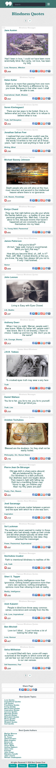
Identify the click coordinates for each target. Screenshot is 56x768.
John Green (9, 752)
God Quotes (9, 724)
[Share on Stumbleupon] (44, 71)
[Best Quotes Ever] (8, 3)
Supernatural (26, 544)
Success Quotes (10, 712)
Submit (32, 765)
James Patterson (13, 241)
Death (17, 95)
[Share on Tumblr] (49, 71)
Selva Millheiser (12, 649)
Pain (12, 491)
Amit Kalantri (11, 604)
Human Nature (24, 455)
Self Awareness (10, 665)
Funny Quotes (10, 707)
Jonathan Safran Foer (15, 132)
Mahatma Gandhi (11, 754)
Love (6, 68)
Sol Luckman (11, 526)
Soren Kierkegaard (14, 107)
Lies (11, 408)
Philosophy (9, 455)
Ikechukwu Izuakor (14, 556)
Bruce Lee (8, 742)
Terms (12, 765)
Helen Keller (10, 80)
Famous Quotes (10, 715)
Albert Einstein (10, 739)
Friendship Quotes (11, 705)
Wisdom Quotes (10, 722)
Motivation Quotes (11, 717)
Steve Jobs (8, 749)
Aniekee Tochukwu (14, 420)
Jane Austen (10, 30)
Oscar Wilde (9, 745)
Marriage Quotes (11, 714)
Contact (42, 765)
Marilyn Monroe (10, 734)
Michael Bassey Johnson (17, 160)
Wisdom (24, 95)
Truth (6, 120)
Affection (21, 68)
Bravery (19, 340)
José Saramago (12, 503)
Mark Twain (8, 744)
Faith (10, 564)
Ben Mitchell (10, 627)
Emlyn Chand (11, 209)
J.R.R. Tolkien (11, 352)
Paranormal (23, 229)
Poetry (7, 491)
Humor (7, 265)
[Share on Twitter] (33, 71)
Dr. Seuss (8, 737)
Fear (19, 665)
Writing (7, 147)
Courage (11, 340)
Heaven (11, 197)
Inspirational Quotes (12, 702)
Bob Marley (8, 735)
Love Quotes (9, 700)
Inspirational (9, 95)
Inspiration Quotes (11, 710)
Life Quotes (9, 703)
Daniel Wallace (11, 397)
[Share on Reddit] (46, 71)
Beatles (11, 310)
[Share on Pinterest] (41, 71)
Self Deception (15, 120)
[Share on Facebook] (31, 71)
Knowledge (19, 197)
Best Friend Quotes (12, 708)
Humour (12, 637)
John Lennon (11, 277)
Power (6, 544)
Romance (13, 68)
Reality (7, 591)
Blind (13, 147)
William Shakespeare (12, 757)
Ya (5, 229)
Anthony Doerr (12, 322)
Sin (16, 455)
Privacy (22, 765)
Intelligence (15, 591)
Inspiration (8, 514)
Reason (18, 491)
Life (5, 197)
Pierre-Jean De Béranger (17, 467)
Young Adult (12, 229)
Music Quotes (9, 719)
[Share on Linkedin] (39, 71)
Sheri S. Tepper (12, 576)
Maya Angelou (10, 740)
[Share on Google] (36, 71)
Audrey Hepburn (10, 747)
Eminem (7, 751)
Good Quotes (9, 720)
